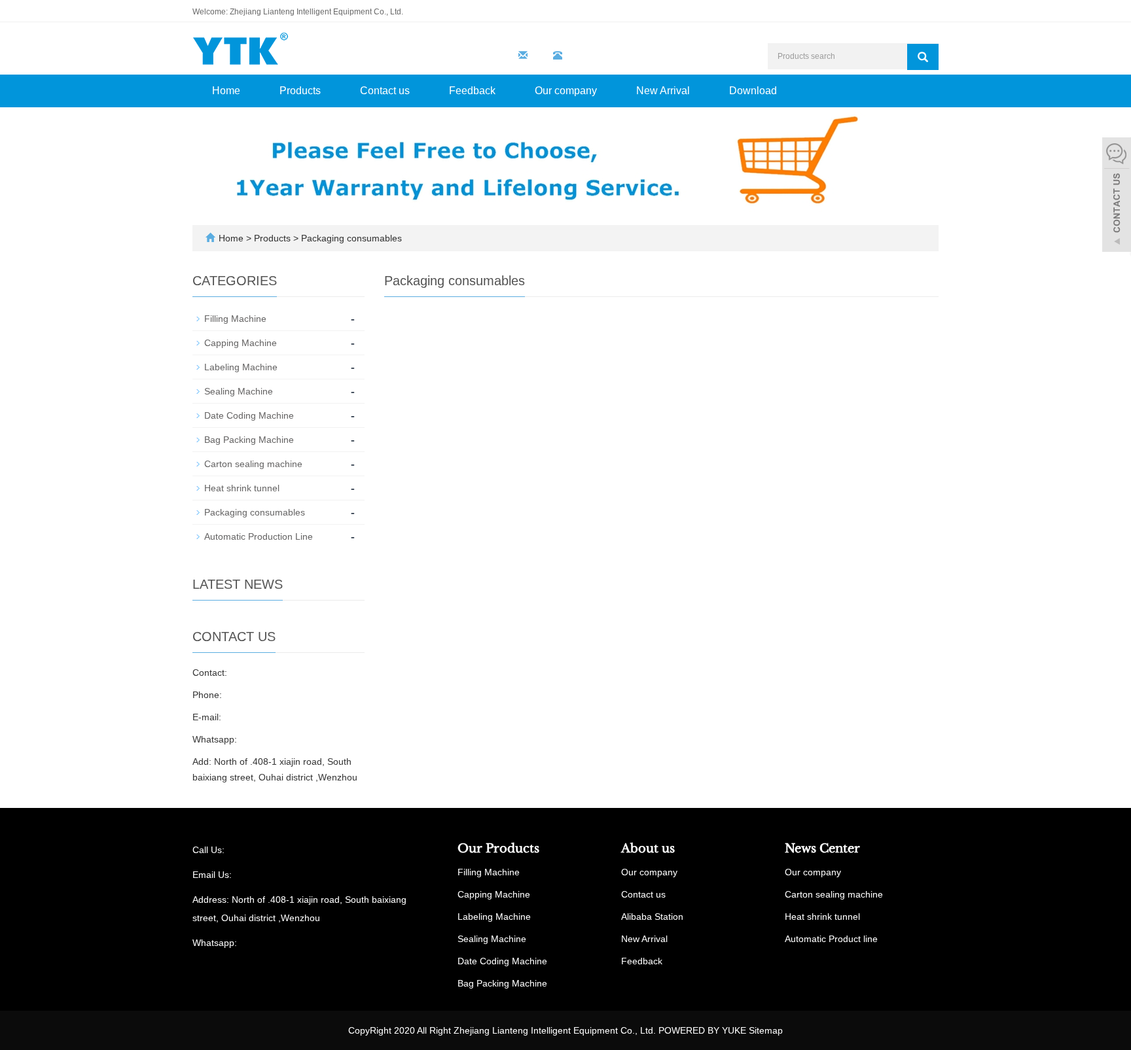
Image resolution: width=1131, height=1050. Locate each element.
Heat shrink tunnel (241, 488)
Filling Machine (235, 318)
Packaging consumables (350, 238)
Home (226, 90)
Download (753, 90)
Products (300, 90)
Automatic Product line (831, 939)
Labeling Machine (241, 367)
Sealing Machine (238, 391)
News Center (822, 848)
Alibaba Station (652, 916)
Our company (566, 90)
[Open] (1116, 196)
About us (648, 848)
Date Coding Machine (249, 415)
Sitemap (766, 1030)
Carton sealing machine (253, 464)
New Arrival (663, 90)
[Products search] (923, 57)
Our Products (498, 848)
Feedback (472, 90)
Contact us (385, 90)
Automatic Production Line (258, 536)
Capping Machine (240, 343)
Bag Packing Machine (249, 439)
